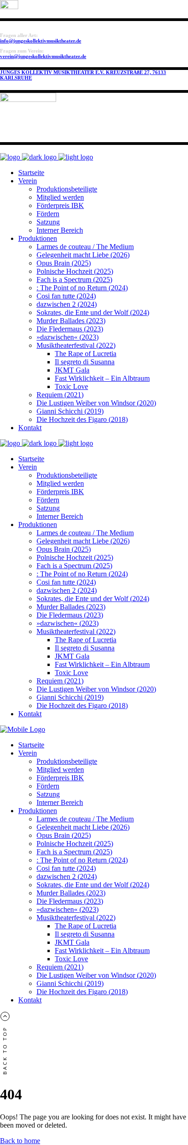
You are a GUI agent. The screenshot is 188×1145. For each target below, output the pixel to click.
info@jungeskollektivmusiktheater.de (40, 40)
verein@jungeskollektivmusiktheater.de (43, 56)
